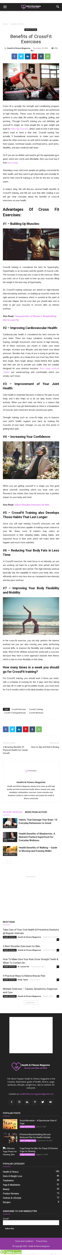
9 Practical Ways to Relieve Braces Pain (24, 975)
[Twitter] (43, 1102)
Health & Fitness (17, 24)
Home (5, 24)
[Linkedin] (27, 1102)
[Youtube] (50, 1102)
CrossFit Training (36, 709)
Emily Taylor (23, 980)
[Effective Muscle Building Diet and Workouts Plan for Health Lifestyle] (10, 1138)
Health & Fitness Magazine (18, 48)
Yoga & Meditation (27, 1127)
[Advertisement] (31, 16)
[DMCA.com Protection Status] (10, 1253)
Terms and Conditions (24, 1241)
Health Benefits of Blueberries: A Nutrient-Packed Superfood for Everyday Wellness (37, 837)
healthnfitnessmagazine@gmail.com (36, 1094)
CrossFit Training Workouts (15, 713)
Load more (30, 1002)
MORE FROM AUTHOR (36, 812)
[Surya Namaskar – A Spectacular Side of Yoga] (10, 1124)
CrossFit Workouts (36, 713)
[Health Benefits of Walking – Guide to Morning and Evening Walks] (10, 851)
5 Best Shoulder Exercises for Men (32, 504)
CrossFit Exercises (19, 709)
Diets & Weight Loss (9, 840)
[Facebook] (11, 1102)
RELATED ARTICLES (12, 812)
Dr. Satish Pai (23, 966)
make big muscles (19, 129)
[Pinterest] (35, 1102)
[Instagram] (19, 1102)
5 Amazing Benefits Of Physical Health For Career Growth (15, 750)
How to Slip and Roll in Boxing (45, 747)
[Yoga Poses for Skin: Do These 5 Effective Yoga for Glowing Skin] (10, 1152)
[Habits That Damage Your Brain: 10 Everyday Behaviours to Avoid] (10, 823)
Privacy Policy (41, 1241)
